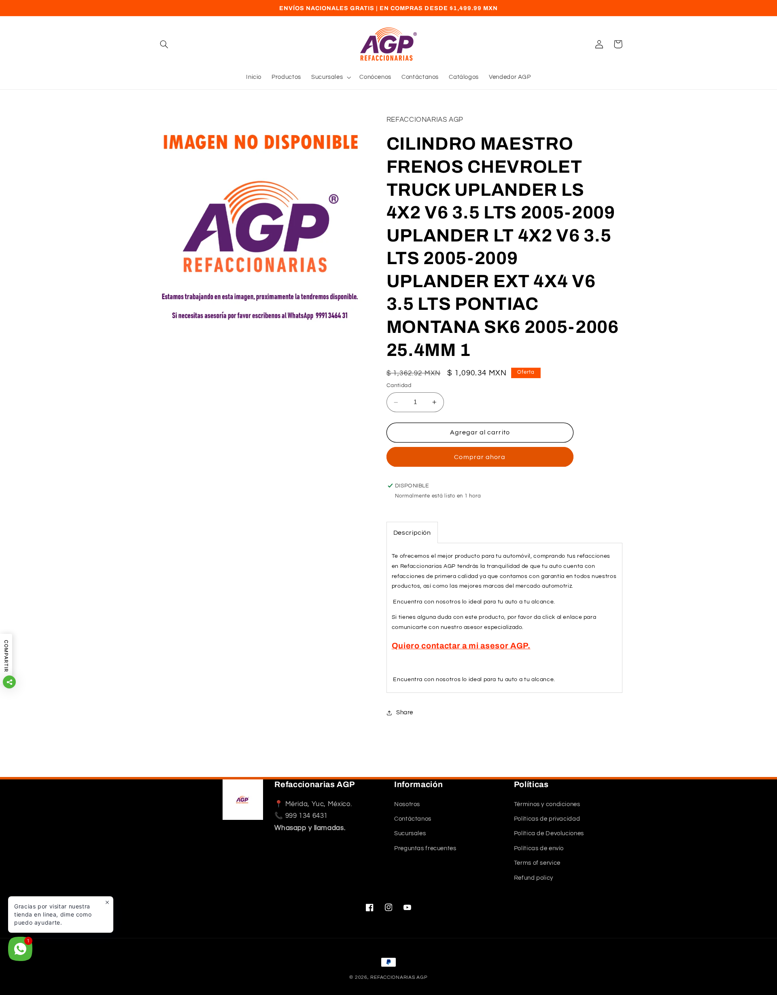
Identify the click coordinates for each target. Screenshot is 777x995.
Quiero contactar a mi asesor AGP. (461, 645)
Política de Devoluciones (549, 834)
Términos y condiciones (547, 804)
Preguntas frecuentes (425, 848)
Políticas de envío (539, 848)
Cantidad (398, 385)
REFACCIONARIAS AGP (398, 977)
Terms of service (537, 863)
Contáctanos (412, 819)
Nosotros (407, 804)
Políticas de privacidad (547, 819)
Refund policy (533, 878)
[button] (164, 44)
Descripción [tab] (412, 532)
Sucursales (410, 834)
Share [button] (404, 712)
